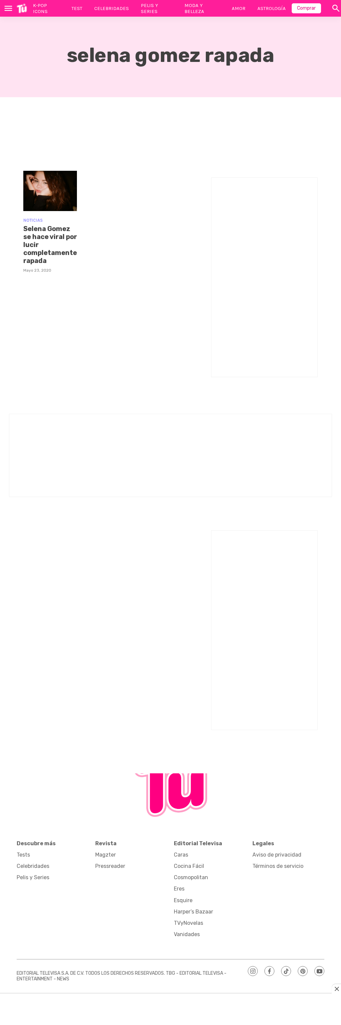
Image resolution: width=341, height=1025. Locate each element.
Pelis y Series (149, 8)
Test (77, 8)
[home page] (22, 8)
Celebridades (111, 8)
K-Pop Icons (40, 8)
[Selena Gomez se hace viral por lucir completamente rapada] (50, 191)
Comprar (306, 8)
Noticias (33, 220)
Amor (238, 8)
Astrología (271, 8)
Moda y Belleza (194, 8)
